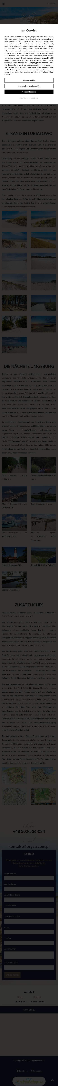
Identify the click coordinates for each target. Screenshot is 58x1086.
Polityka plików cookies (29, 98)
